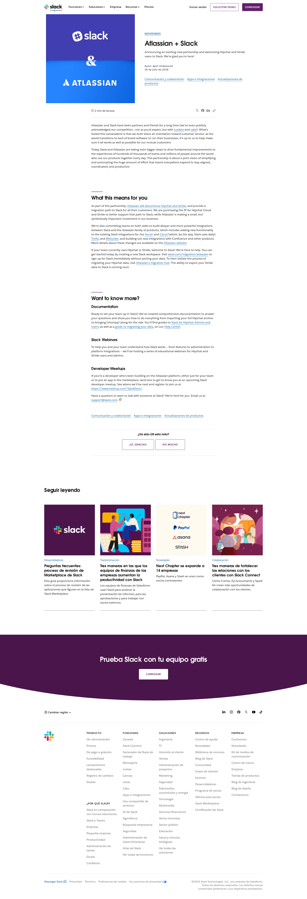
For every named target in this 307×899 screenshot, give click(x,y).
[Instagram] (231, 713)
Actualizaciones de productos (183, 415)
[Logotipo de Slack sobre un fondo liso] (69, 530)
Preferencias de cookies (112, 881)
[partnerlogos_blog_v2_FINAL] (181, 530)
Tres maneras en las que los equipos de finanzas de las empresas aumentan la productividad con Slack (123, 573)
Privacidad (75, 881)
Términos (90, 881)
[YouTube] (253, 713)
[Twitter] (197, 110)
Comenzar (252, 7)
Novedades (153, 33)
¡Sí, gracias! (138, 444)
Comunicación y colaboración (164, 79)
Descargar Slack (53, 881)
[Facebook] (202, 110)
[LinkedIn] (208, 110)
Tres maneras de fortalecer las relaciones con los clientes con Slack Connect (236, 570)
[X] (246, 713)
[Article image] (125, 530)
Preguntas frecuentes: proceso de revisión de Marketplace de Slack (64, 570)
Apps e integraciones (201, 79)
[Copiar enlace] (214, 110)
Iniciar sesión (198, 7)
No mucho (170, 444)
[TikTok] (261, 713)
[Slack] (53, 7)
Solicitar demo (224, 7)
